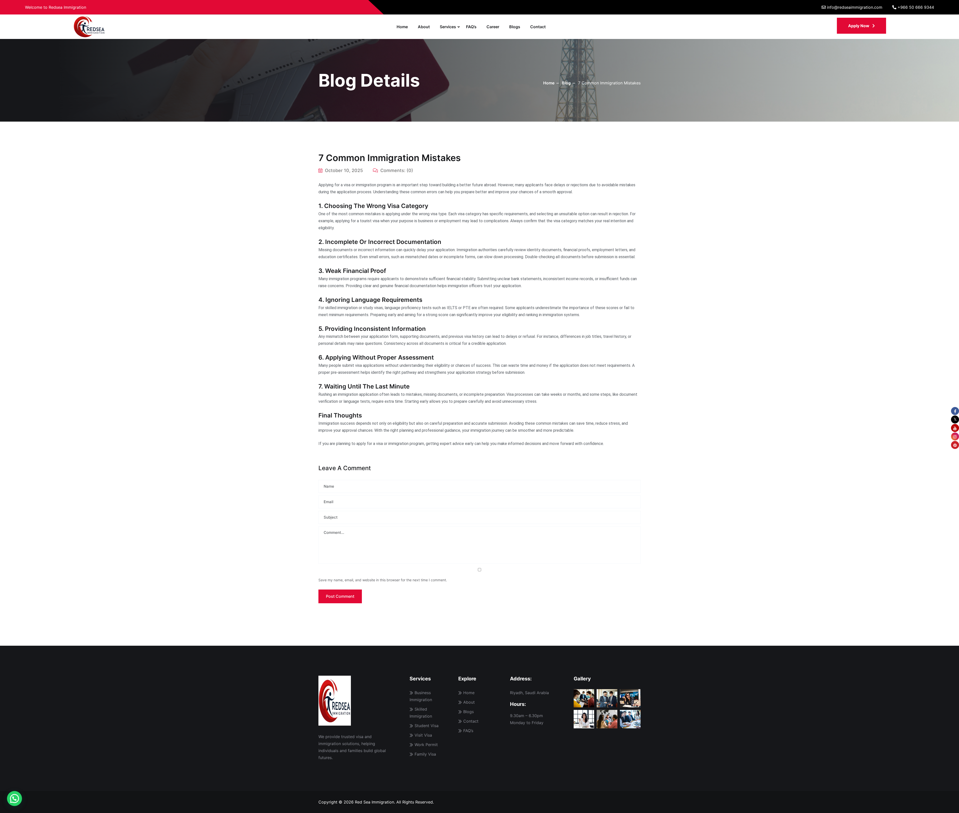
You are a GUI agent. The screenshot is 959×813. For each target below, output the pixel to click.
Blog (566, 82)
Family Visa (425, 754)
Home (402, 26)
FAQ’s (471, 26)
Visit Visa (423, 735)
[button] (14, 798)
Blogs (514, 26)
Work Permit (426, 744)
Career (492, 26)
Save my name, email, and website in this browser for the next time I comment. (382, 580)
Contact (538, 26)
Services (448, 26)
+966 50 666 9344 (916, 7)
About (424, 26)
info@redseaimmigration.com (854, 7)
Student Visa (427, 725)
